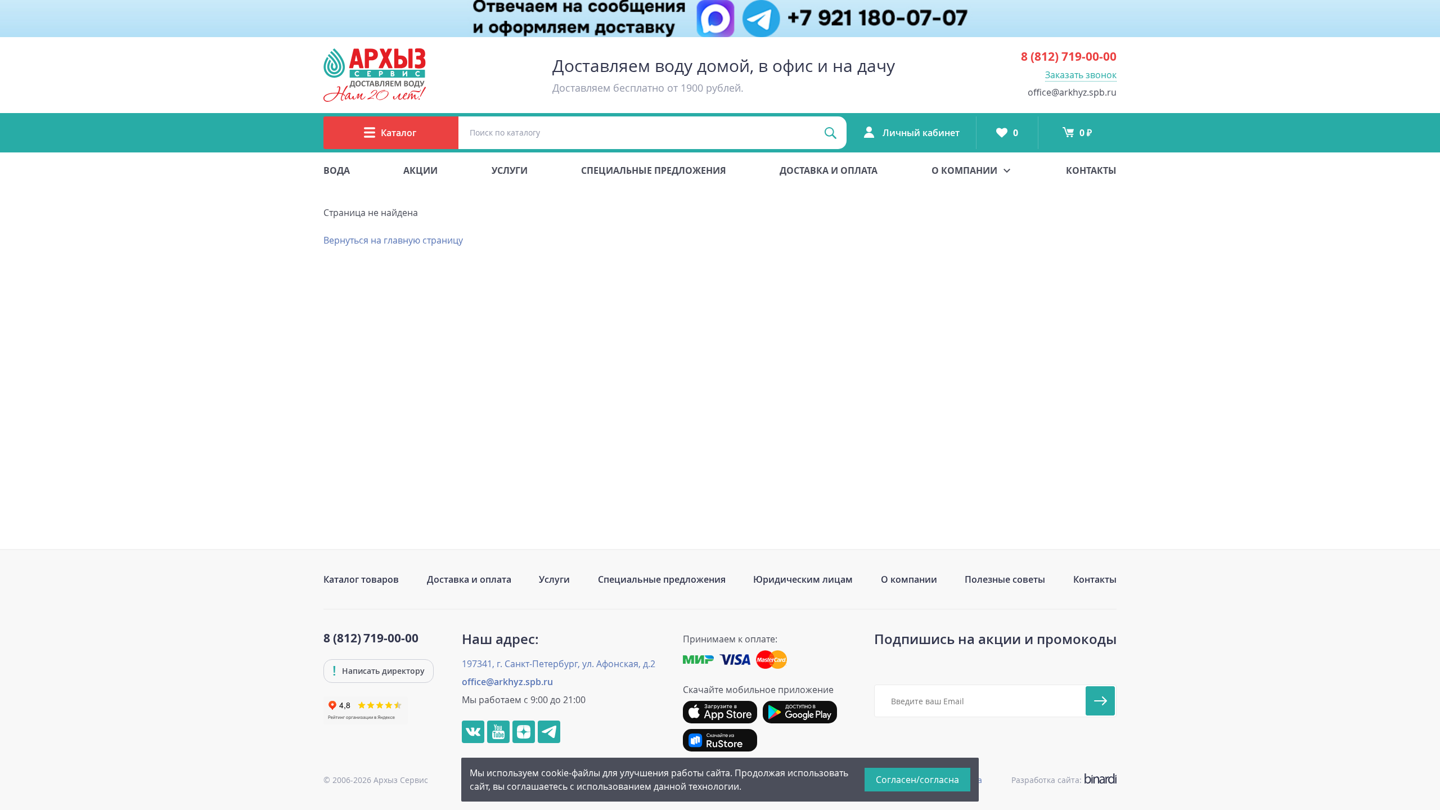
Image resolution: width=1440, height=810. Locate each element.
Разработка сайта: (1061, 780)
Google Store (800, 712)
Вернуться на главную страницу (393, 240)
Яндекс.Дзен (523, 732)
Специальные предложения (653, 170)
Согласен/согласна (917, 779)
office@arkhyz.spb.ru (1072, 92)
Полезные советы (1005, 579)
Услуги (510, 170)
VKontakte (473, 732)
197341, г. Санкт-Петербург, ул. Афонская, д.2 (558, 664)
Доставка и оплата (829, 170)
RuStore (720, 740)
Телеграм (549, 732)
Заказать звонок (1081, 75)
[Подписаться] (1100, 701)
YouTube (498, 732)
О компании (909, 579)
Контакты (1091, 170)
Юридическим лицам (803, 579)
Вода (336, 170)
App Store (720, 712)
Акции (420, 170)
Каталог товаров (361, 579)
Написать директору (383, 670)
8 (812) (1069, 56)
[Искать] (830, 132)
